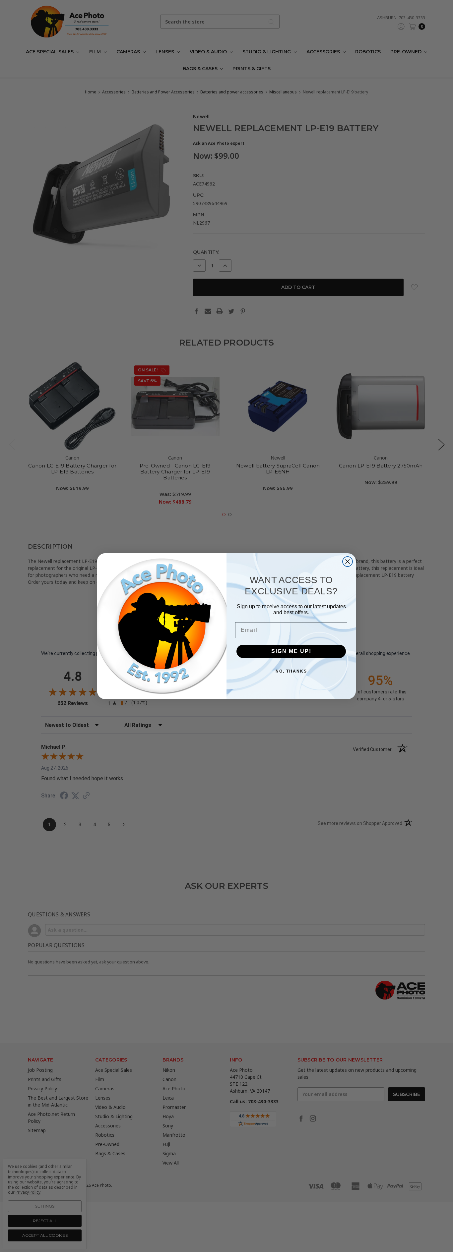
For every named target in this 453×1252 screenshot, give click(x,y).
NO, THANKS (291, 671)
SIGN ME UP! (291, 651)
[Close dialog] (348, 562)
